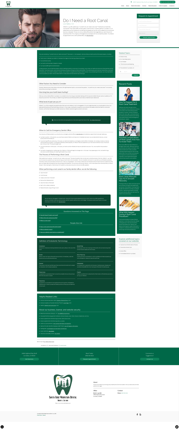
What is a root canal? (45, 220)
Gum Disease (123, 61)
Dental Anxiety (123, 56)
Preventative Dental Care (126, 247)
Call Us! (168, 2)
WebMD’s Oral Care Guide (50, 305)
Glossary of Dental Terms (62, 300)
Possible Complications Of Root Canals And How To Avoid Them (129, 139)
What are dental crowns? (46, 229)
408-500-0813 (79, 134)
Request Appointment (89, 359)
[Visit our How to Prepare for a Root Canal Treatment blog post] (129, 100)
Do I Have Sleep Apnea (125, 59)
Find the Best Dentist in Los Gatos (127, 253)
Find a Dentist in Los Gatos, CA (127, 68)
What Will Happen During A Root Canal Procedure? (127, 214)
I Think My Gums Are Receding (127, 64)
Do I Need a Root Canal (95, 120)
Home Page (66, 303)
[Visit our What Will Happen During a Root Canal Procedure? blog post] (129, 210)
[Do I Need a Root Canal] (30, 47)
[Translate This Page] (176, 426)
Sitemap (44, 415)
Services (144, 5)
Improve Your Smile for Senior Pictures (129, 244)
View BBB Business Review (64, 313)
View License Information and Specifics (62, 323)
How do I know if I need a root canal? (49, 215)
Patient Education (152, 5)
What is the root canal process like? (48, 218)
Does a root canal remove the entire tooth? (50, 226)
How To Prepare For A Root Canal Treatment (128, 103)
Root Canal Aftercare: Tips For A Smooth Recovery (128, 178)
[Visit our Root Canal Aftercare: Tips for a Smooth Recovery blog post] (129, 174)
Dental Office (123, 251)
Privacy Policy (39, 415)
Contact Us (171, 5)
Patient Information (135, 5)
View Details (51, 331)
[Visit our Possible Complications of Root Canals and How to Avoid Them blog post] (129, 135)
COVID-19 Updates (163, 5)
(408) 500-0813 (89, 35)
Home (122, 5)
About (127, 5)
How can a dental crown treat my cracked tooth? (52, 232)
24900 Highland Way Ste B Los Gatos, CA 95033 (144, 2)
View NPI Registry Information (71, 326)
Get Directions (29, 359)
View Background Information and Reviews (57, 328)
